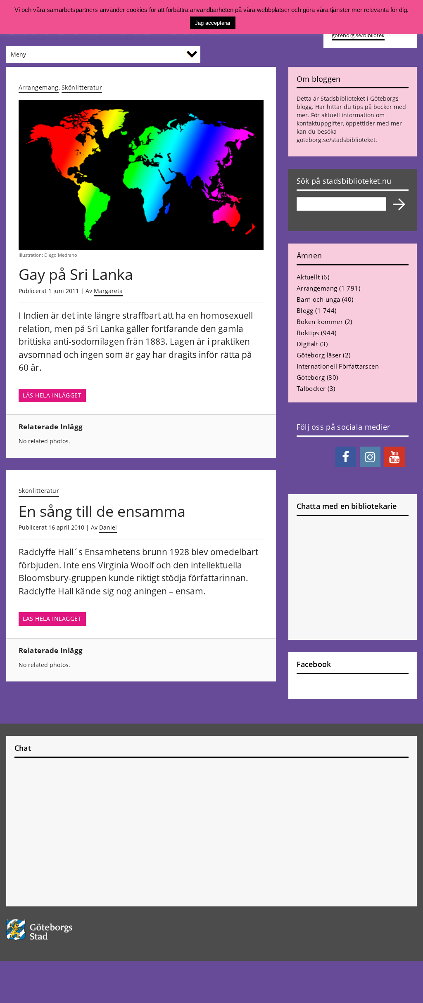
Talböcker (311, 388)
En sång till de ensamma (102, 511)
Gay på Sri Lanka (76, 274)
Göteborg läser (319, 355)
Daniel (108, 527)
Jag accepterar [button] (213, 23)
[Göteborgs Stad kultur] (53, 930)
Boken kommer (320, 321)
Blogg (305, 310)
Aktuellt (308, 277)
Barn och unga (318, 299)
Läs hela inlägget (52, 395)
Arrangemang (39, 87)
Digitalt (307, 344)
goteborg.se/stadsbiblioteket (336, 140)
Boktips (308, 333)
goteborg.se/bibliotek (358, 35)
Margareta (108, 291)
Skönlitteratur (82, 87)
